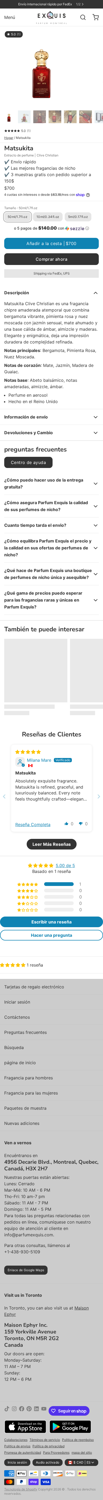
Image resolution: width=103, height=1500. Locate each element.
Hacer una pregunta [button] (51, 935)
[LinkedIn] (36, 1411)
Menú (9, 17)
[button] (51, 228)
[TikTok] (7, 1411)
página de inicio (20, 1062)
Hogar (8, 138)
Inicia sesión (17, 1462)
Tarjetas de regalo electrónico (34, 986)
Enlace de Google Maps (26, 1270)
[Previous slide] (4, 796)
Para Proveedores (56, 1453)
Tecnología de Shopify (20, 1489)
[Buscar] (81, 17)
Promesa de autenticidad (22, 1453)
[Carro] (93, 17)
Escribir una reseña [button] (51, 922)
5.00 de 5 (65, 865)
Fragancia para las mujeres (31, 1093)
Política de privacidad (48, 1446)
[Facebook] (21, 1411)
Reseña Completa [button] (32, 824)
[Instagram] (14, 1411)
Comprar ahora (51, 259)
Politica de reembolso (78, 1440)
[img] (28, 752)
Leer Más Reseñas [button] (51, 844)
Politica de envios (17, 1446)
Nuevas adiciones (21, 1123)
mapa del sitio (82, 1453)
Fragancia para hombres (28, 1077)
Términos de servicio (45, 1440)
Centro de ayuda (28, 462)
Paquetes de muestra (25, 1108)
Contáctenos (17, 1017)
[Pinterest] (29, 1411)
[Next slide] (99, 796)
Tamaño (21, 208)
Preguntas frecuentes (25, 1032)
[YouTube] (43, 1411)
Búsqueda (14, 1047)
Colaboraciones (15, 1440)
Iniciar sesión (17, 1002)
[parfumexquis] (51, 17)
